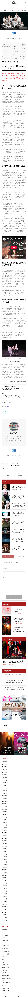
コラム (3, 956)
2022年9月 (4, 885)
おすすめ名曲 (5, 935)
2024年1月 (4, 843)
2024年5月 (4, 833)
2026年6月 (4, 767)
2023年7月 (5, 464)
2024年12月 (4, 814)
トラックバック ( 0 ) (20, 556)
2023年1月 (4, 875)
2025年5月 (4, 801)
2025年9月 (4, 790)
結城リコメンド (5, 991)
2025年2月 (4, 809)
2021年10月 (4, 914)
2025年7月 (4, 796)
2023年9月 (4, 854)
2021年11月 (4, 912)
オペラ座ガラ (17, 464)
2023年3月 (4, 870)
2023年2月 (4, 872)
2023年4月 (4, 867)
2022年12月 (4, 877)
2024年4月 (4, 835)
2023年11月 (4, 848)
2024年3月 (4, 838)
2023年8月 (4, 856)
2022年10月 (4, 883)
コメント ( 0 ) (7, 556)
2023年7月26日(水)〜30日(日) (9, 46)
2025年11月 (4, 785)
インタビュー (5, 940)
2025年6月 (4, 798)
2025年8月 (4, 793)
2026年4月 (4, 772)
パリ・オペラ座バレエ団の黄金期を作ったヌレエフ (13, 52)
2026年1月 (4, 780)
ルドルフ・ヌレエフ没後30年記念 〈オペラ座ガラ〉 (13, 49)
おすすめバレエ (5, 932)
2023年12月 (4, 846)
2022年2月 (4, 904)
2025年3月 (4, 806)
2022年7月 (4, 891)
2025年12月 (4, 782)
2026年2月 (4, 777)
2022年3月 (4, 901)
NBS (8, 406)
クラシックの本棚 (6, 951)
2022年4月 (4, 899)
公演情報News (5, 975)
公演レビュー (5, 970)
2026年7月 (4, 764)
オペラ (3, 943)
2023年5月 (4, 864)
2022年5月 (4, 896)
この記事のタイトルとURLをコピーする (14, 38)
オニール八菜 (11, 464)
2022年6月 (4, 893)
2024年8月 (4, 825)
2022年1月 (4, 907)
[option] (7, 743)
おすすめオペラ (5, 929)
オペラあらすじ (5, 946)
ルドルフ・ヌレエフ (9, 465)
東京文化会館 (16, 465)
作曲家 (3, 962)
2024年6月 (4, 830)
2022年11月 (4, 880)
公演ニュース (5, 964)
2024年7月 (4, 827)
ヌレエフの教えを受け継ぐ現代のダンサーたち (13, 58)
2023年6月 (4, 862)
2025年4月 (4, 804)
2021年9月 (4, 917)
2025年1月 (4, 811)
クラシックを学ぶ (6, 954)
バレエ (3, 959)
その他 (3, 938)
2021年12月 (4, 909)
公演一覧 (4, 973)
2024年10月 (4, 819)
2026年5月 (4, 769)
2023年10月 (4, 851)
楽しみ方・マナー (6, 988)
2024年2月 (4, 841)
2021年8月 (4, 920)
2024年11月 (4, 817)
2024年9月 (4, 822)
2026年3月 (4, 775)
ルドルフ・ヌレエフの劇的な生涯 (10, 54)
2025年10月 (4, 788)
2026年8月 (4, 761)
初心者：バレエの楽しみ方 (7, 979)
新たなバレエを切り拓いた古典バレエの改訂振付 (13, 56)
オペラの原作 (5, 948)
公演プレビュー (10, 27)
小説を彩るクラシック (7, 982)
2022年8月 (4, 888)
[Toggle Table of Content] (23, 44)
